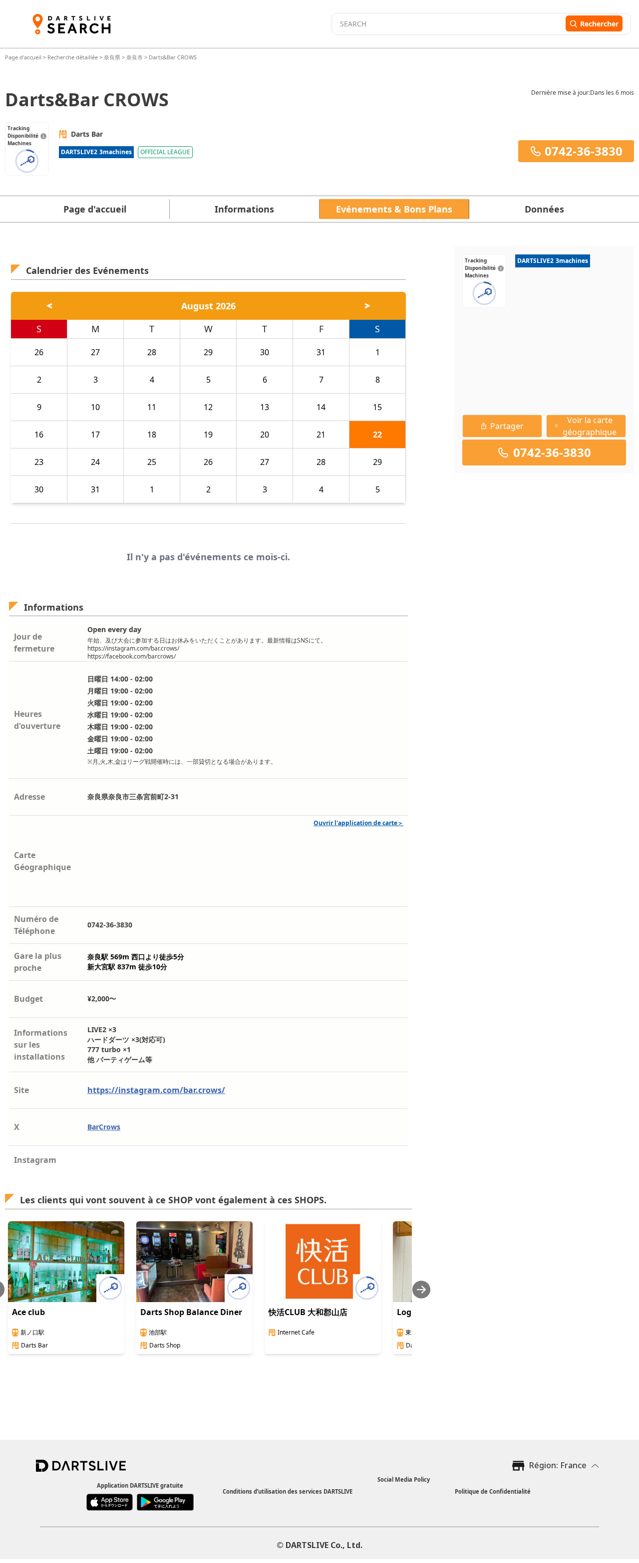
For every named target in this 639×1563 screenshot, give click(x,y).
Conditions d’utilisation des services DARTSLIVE (287, 1491)
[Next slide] (421, 1289)
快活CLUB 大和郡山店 (308, 1312)
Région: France (558, 1465)
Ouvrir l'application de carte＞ (358, 823)
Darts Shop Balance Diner (191, 1312)
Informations (244, 209)
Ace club (28, 1312)
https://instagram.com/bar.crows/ (156, 1090)
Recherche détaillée (73, 57)
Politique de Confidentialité (493, 1491)
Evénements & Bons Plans (394, 209)
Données (544, 209)
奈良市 (134, 57)
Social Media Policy (403, 1479)
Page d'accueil (24, 57)
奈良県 (112, 57)
